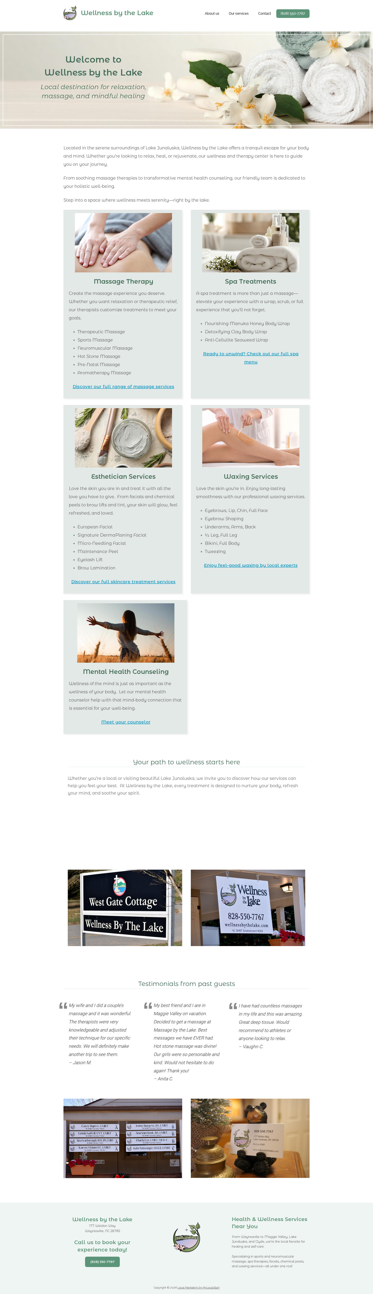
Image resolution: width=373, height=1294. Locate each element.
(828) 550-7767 (102, 1262)
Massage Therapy (123, 281)
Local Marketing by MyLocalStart (199, 1287)
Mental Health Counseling (126, 671)
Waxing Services (251, 476)
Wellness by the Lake (117, 13)
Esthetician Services (123, 476)
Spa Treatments (250, 281)
